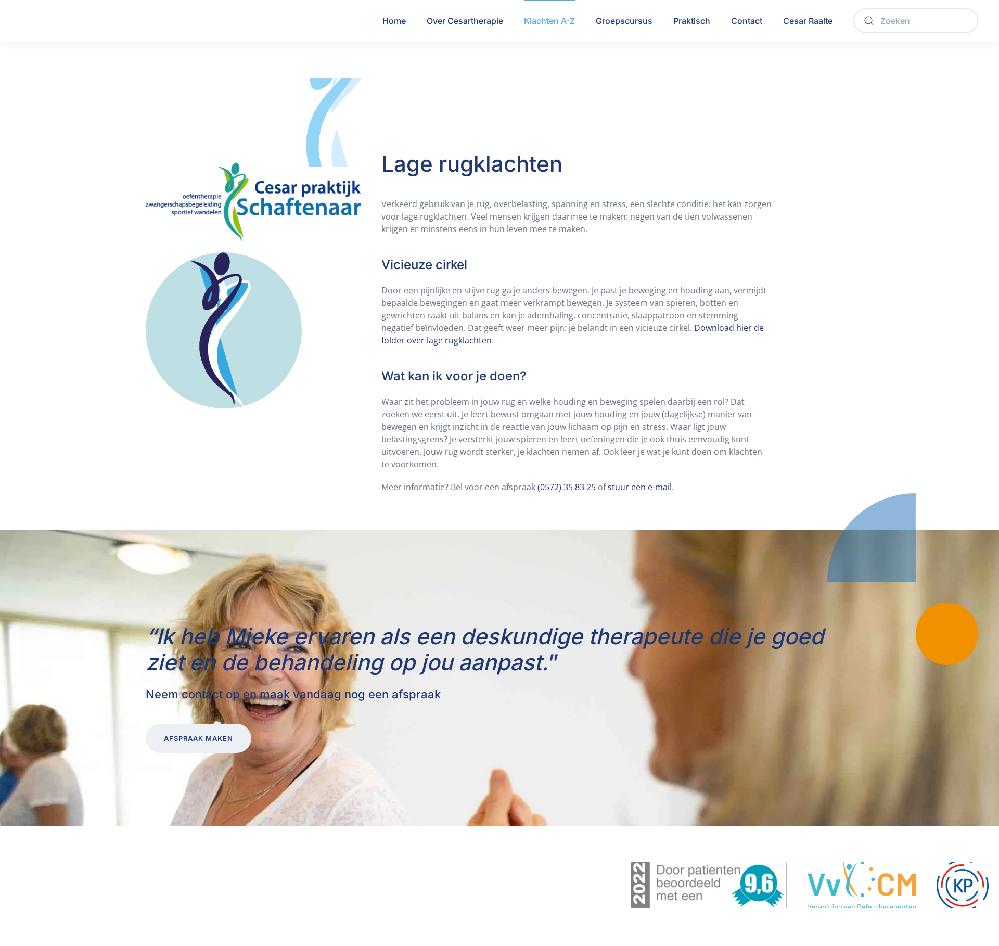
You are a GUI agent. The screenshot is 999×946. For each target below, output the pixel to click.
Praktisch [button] (691, 21)
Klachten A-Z (549, 21)
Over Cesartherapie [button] (465, 21)
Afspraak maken (198, 738)
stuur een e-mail (640, 487)
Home (394, 21)
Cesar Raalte (807, 21)
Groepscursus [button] (624, 21)
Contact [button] (746, 21)
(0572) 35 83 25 (566, 487)
